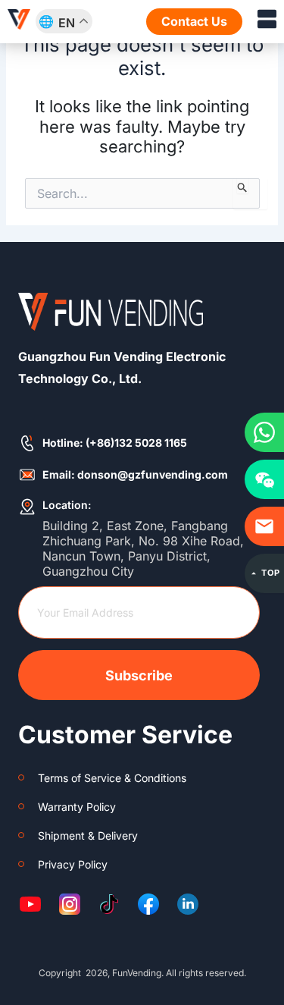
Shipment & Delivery (88, 835)
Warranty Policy (77, 806)
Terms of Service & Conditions (112, 777)
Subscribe (139, 675)
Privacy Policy (73, 864)
